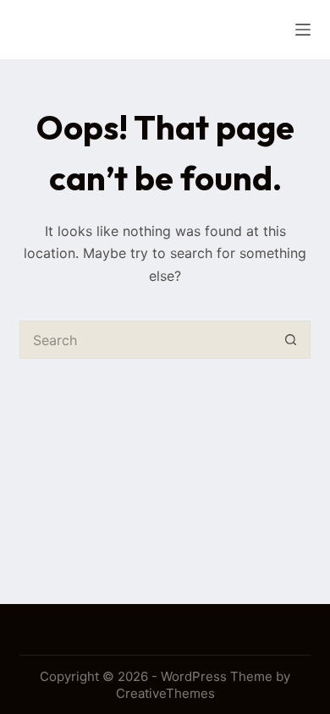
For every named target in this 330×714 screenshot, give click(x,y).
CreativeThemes (165, 693)
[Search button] (291, 340)
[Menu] (303, 29)
